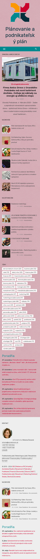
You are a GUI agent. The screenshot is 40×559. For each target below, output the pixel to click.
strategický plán (10, 338)
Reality (12, 469)
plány (7, 320)
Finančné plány (15, 458)
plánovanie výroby (24, 316)
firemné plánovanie (26, 280)
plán (22, 312)
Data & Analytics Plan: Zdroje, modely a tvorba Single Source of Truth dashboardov (24, 151)
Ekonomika (20, 472)
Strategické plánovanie (20, 84)
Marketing (27, 474)
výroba (18, 345)
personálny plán (9, 312)
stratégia (25, 338)
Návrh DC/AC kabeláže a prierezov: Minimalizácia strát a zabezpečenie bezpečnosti (23, 185)
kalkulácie (21, 283)
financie (7, 276)
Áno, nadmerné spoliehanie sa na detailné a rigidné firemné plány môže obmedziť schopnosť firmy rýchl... (18, 533)
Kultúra (34, 474)
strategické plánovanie (12, 334)
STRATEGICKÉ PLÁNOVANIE (20, 239)
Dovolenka (17, 477)
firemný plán (8, 283)
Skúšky (4, 477)
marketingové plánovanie (13, 298)
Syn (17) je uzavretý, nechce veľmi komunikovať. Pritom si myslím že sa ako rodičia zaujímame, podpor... (18, 382)
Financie (13, 472)
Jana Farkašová (23, 493)
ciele (6, 272)
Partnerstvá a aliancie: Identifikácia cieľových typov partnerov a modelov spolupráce (23, 174)
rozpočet (8, 330)
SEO (13, 466)
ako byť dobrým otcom (12, 269)
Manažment (19, 469)
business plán (30, 269)
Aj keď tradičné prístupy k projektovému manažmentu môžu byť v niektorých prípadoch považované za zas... (19, 391)
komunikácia (8, 287)
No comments (33, 493)
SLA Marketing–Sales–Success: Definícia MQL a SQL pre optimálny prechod (22, 139)
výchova (7, 345)
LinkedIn (4, 450)
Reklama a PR (20, 466)
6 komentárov (28, 206)
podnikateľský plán (11, 323)
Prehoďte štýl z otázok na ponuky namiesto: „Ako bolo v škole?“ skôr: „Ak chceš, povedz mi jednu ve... (19, 362)
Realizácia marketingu (18, 204)
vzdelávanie (28, 341)
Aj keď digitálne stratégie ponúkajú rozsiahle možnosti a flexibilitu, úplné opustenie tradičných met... (19, 401)
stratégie (7, 341)
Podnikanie (5, 472)
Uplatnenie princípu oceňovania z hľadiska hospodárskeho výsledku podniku (22, 229)
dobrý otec (17, 272)
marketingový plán (11, 301)
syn (17, 341)
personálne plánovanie (12, 309)
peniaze (20, 305)
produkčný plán (9, 327)
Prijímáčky (27, 469)
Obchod (10, 477)
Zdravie (27, 472)
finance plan (30, 272)
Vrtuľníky (29, 466)
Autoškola (5, 469)
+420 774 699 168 (8, 447)
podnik (17, 320)
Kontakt (4, 461)
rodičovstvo (24, 327)
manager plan (23, 287)
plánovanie (8, 316)
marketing (24, 294)
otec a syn (8, 305)
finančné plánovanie (22, 276)
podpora (26, 323)
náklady (26, 301)
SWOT (33, 472)
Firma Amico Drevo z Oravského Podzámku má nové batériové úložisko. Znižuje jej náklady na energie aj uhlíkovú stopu (20, 91)
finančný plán (9, 280)
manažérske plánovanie (26, 290)
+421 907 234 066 (8, 445)
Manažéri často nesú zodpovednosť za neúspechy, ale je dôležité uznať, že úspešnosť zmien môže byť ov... (19, 553)
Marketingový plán (21, 456)
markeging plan (9, 294)
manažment (9, 290)
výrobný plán (8, 349)
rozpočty (19, 330)
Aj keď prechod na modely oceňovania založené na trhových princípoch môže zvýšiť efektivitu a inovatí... (17, 543)
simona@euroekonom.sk (10, 442)
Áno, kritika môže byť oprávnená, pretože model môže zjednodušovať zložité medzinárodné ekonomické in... (18, 411)
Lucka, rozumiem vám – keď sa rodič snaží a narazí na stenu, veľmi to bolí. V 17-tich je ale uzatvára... (19, 372)
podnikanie (29, 320)
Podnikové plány (26, 458)
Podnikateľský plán (8, 456)
